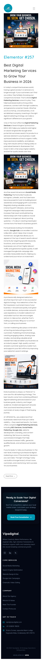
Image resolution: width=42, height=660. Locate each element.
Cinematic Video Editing (11, 583)
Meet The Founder (9, 605)
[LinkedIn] (10, 553)
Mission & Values (9, 600)
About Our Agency (9, 596)
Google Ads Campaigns (11, 578)
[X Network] (15, 553)
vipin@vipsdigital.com (14, 622)
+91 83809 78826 (12, 626)
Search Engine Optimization (13, 570)
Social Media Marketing (11, 566)
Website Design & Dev (11, 574)
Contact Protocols (9, 609)
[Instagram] (5, 553)
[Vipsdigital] (8, 8)
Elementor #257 (19, 57)
